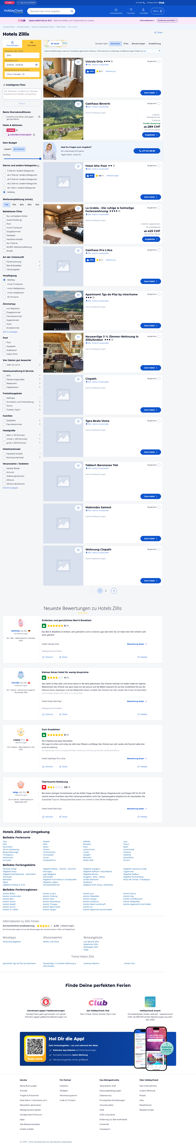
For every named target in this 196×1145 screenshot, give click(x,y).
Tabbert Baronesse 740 (101, 465)
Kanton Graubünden (12, 896)
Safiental (127, 855)
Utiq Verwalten (106, 1105)
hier (144, 51)
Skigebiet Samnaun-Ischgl (134, 869)
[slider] (40, 159)
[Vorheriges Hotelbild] (46, 78)
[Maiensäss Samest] (63, 523)
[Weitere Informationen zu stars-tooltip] (38, 166)
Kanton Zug (128, 896)
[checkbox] (22, 118)
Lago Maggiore (49, 874)
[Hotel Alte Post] (63, 182)
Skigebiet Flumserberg (133, 877)
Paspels (46, 841)
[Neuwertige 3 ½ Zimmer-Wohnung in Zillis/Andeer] (63, 353)
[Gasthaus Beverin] (63, 120)
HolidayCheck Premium (31, 1115)
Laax (125, 841)
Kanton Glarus (129, 893)
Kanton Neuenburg (51, 901)
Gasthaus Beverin (97, 103)
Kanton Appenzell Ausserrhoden (97, 909)
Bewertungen (138, 43)
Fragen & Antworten (29, 1095)
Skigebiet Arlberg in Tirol (14, 885)
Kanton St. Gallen (10, 909)
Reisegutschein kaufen (30, 1110)
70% (14, 204)
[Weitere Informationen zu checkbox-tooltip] (39, 117)
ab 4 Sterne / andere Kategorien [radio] (22, 175)
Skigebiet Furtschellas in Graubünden (60, 879)
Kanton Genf (48, 899)
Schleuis (127, 852)
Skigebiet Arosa (10, 871)
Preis (126, 43)
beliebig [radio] (11, 192)
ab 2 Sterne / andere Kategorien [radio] (22, 183)
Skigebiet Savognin (91, 869)
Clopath (91, 378)
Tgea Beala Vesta (97, 420)
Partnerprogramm (68, 1095)
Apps (22, 1119)
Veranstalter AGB (108, 1086)
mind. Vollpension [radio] (15, 292)
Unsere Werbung (147, 1091)
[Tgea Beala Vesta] (63, 437)
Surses (46, 857)
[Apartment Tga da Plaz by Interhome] (63, 310)
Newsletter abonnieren (30, 1105)
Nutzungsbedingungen (110, 1091)
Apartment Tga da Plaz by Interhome (111, 294)
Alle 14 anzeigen (10, 332)
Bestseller (115, 43)
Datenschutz (105, 1095)
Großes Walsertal (91, 879)
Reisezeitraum (11, 60)
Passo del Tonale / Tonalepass (136, 879)
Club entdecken (146, 20)
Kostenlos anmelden (166, 20)
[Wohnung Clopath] (63, 566)
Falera (45, 847)
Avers (85, 847)
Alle (6, 204)
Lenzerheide (128, 849)
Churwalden (48, 855)
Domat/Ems (128, 857)
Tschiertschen (49, 852)
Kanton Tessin (9, 901)
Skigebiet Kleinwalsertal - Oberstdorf (19, 874)
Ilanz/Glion (7, 847)
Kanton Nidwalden (131, 901)
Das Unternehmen (148, 1086)
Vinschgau (47, 871)
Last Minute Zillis (91, 941)
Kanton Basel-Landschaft (94, 904)
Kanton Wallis (9, 893)
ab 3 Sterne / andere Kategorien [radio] (22, 179)
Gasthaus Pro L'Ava (98, 250)
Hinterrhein (8, 857)
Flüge (86, 949)
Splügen (87, 855)
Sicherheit (104, 1124)
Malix (125, 847)
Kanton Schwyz (90, 899)
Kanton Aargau (49, 909)
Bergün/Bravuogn (11, 852)
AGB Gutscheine (107, 1115)
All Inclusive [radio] (12, 297)
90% (30, 204)
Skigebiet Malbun (131, 874)
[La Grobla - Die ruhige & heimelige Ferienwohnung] (63, 224)
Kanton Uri (88, 907)
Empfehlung (155, 43)
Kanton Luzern (49, 893)
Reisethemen (145, 1105)
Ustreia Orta (94, 61)
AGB (102, 1110)
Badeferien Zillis (91, 944)
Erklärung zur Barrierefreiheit (113, 1119)
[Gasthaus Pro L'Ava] (63, 266)
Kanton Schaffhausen (133, 899)
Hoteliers (64, 1086)
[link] (116, 11)
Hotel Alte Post (96, 165)
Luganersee (128, 871)
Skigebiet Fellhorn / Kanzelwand (97, 871)
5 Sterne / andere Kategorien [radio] (20, 171)
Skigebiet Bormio (90, 874)
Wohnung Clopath (98, 549)
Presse (142, 1095)
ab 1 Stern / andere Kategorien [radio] (21, 188)
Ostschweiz (48, 877)
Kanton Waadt (9, 904)
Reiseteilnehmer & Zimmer (17, 70)
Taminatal (7, 877)
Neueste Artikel (146, 1110)
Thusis (126, 844)
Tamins (46, 849)
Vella (45, 844)
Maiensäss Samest (98, 507)
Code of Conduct (67, 1100)
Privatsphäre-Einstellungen (112, 1100)
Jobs (141, 1100)
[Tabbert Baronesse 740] (63, 481)
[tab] (12, 44)
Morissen (87, 857)
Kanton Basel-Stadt (51, 907)
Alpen (5, 882)
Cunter (86, 852)
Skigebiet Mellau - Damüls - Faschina (59, 869)
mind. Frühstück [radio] (15, 284)
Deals (8, 3)
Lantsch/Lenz (89, 849)
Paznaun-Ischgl (9, 869)
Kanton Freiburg (50, 896)
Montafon (7, 879)
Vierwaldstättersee (51, 885)
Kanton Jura (88, 893)
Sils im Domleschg (11, 849)
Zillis (5, 844)
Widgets (64, 1091)
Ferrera (126, 860)
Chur (5, 841)
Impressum (105, 1129)
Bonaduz (87, 844)
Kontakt (139, 3)
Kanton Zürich (9, 907)
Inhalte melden (27, 1129)
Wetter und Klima (51, 941)
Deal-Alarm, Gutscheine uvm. (33, 1100)
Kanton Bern (8, 899)
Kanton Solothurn (91, 901)
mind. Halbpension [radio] (16, 288)
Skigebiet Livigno (50, 882)
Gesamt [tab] (7, 149)
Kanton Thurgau (50, 904)
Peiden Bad (88, 860)
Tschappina (8, 855)
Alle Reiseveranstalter (30, 1124)
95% (37, 204)
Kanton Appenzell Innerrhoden (137, 904)
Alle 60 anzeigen (10, 488)
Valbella (86, 841)
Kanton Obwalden (91, 896)
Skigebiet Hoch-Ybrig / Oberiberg (98, 885)
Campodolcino (49, 860)
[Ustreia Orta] (63, 78)
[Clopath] (63, 395)
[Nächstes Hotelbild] (80, 78)
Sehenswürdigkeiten (12, 941)
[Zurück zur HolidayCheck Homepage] (13, 11)
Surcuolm (7, 860)
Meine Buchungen (28, 1086)
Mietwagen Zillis (91, 947)
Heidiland (87, 882)
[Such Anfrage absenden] (72, 11)
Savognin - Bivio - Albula (94, 877)
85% (22, 204)
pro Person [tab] (19, 149)
